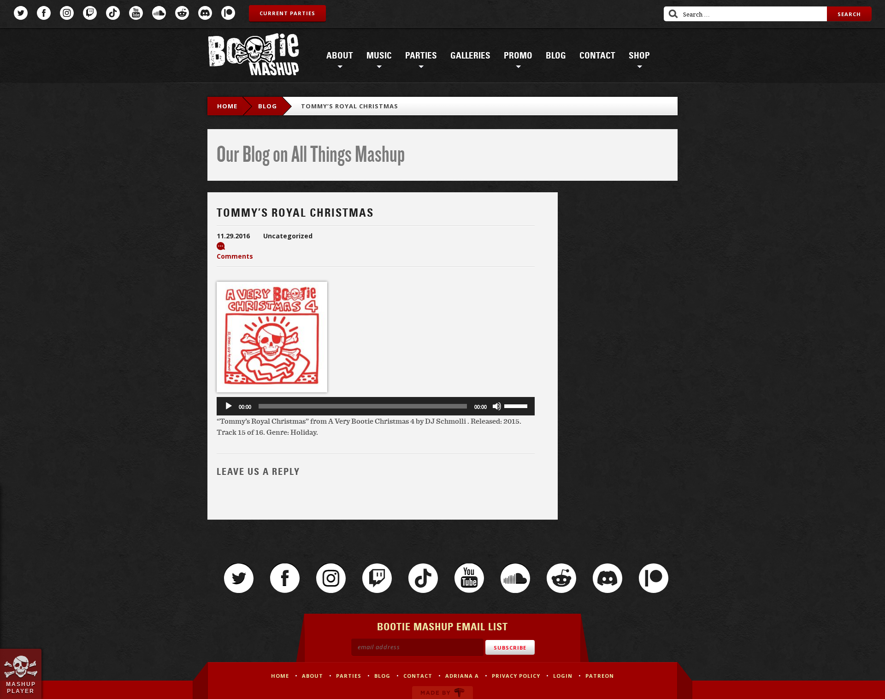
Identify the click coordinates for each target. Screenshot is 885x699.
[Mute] (497, 406)
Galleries (470, 56)
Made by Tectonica (442, 692)
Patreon (228, 13)
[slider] (517, 405)
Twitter (21, 13)
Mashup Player (21, 687)
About (339, 56)
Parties (421, 56)
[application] (376, 406)
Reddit (182, 13)
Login (562, 675)
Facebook (44, 13)
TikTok (113, 13)
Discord (205, 13)
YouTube (136, 13)
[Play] (228, 406)
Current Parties (287, 13)
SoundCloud (159, 13)
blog (267, 106)
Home (227, 106)
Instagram (67, 13)
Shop (639, 56)
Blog (556, 56)
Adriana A (462, 675)
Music (379, 56)
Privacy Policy (516, 675)
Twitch (90, 13)
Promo (518, 56)
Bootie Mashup (253, 56)
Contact (597, 56)
